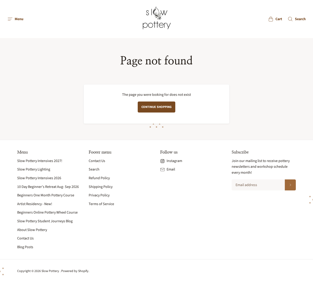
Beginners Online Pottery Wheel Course (47, 212)
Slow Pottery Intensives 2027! (39, 160)
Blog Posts (25, 247)
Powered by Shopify (74, 271)
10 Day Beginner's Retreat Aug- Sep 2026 (48, 186)
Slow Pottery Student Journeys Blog (45, 221)
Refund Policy (99, 178)
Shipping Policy (101, 186)
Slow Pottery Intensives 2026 (39, 178)
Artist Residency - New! (34, 203)
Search (94, 169)
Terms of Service (101, 203)
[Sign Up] (290, 184)
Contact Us (25, 238)
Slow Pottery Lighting (33, 169)
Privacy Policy (99, 195)
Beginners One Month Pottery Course (45, 195)
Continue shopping (156, 107)
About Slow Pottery (32, 229)
